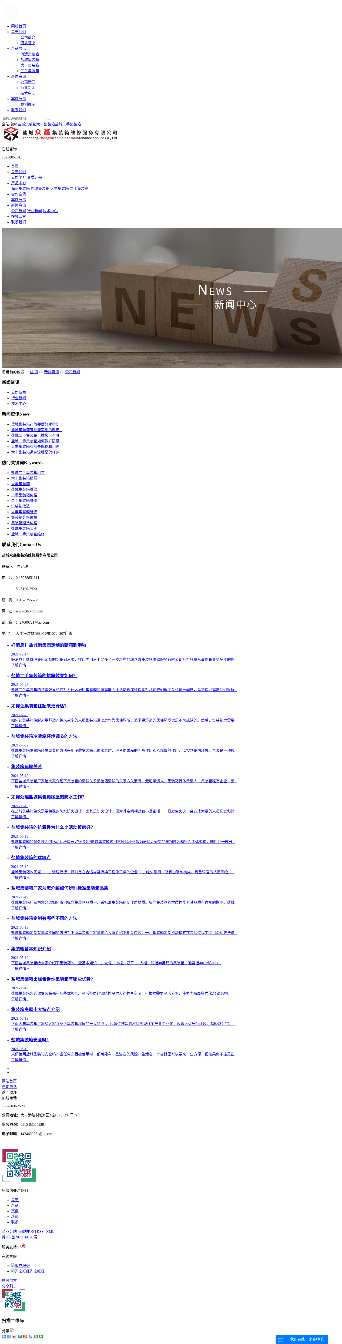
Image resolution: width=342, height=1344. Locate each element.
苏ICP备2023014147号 (19, 1237)
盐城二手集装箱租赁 (28, 473)
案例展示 (18, 99)
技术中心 (27, 93)
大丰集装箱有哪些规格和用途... (36, 447)
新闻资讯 (18, 76)
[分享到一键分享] (9, 1336)
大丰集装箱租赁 (24, 478)
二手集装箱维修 (24, 501)
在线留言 (18, 216)
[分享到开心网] (25, 1336)
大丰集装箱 (29, 65)
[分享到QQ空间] (36, 1336)
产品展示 (18, 48)
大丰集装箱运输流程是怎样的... (36, 452)
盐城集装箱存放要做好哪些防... (36, 424)
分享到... (9, 1286)
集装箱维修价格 (24, 517)
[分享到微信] (41, 1336)
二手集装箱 (29, 71)
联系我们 (18, 110)
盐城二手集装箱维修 (28, 534)
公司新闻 (27, 82)
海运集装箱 (29, 54)
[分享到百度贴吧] (31, 1336)
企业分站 (9, 1231)
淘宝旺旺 (37, 1271)
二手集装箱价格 (24, 495)
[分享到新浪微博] (15, 1336)
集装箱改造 (20, 506)
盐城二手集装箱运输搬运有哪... (36, 435)
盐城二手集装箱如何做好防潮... (36, 441)
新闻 (15, 1217)
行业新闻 (27, 88)
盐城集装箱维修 (24, 489)
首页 (15, 166)
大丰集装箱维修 (24, 512)
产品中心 (18, 183)
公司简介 (27, 37)
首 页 (34, 372)
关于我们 (18, 32)
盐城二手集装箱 (68, 124)
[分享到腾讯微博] (20, 1336)
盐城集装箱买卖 (24, 529)
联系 (15, 1222)
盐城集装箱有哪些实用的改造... (36, 430)
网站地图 (26, 1231)
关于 (15, 1200)
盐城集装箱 (29, 60)
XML (50, 1231)
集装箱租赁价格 (24, 523)
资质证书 (27, 43)
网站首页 (18, 26)
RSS (40, 1231)
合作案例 (18, 194)
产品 (15, 1205)
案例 (15, 1211)
